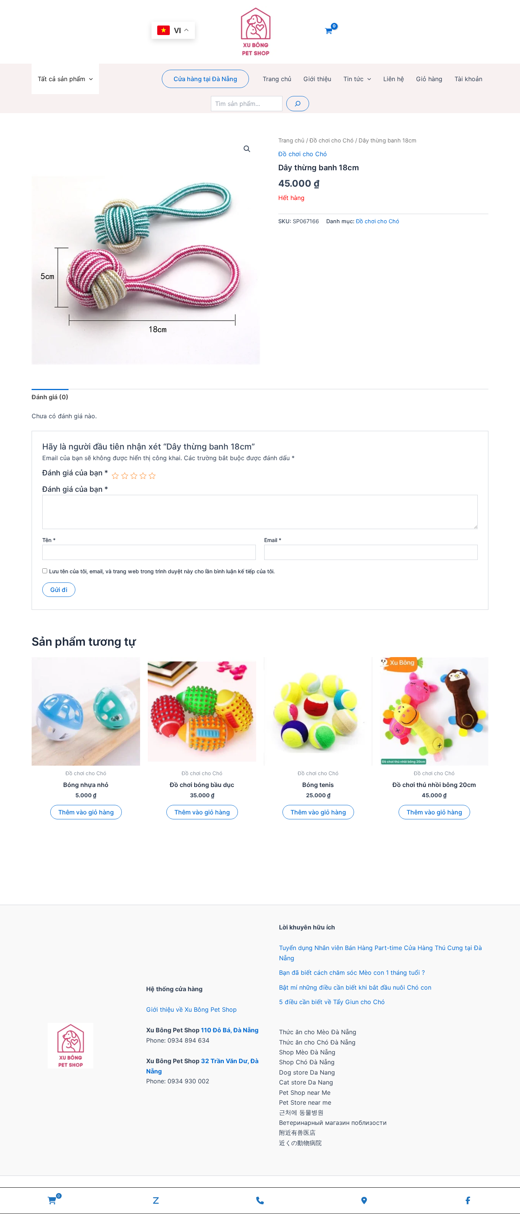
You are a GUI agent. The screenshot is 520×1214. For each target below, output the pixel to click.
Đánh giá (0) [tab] (50, 397)
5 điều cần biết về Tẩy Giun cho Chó (332, 1002)
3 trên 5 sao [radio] (133, 475)
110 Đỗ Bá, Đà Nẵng (229, 1030)
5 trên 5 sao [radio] (152, 475)
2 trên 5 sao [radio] (124, 475)
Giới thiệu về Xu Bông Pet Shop (191, 1009)
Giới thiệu (317, 79)
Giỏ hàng (429, 79)
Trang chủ (277, 79)
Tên (49, 540)
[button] (89, 79)
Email (272, 540)
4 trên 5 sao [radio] (143, 475)
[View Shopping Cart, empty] (329, 31)
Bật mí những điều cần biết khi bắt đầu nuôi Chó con (355, 987)
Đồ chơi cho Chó (331, 140)
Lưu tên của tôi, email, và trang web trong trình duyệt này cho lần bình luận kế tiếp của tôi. (162, 571)
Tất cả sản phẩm (61, 79)
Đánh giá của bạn (75, 473)
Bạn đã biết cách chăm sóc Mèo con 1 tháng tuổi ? (352, 972)
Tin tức (353, 79)
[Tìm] (297, 103)
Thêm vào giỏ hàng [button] (86, 812)
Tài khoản (468, 79)
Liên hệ (393, 79)
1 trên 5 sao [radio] (115, 475)
